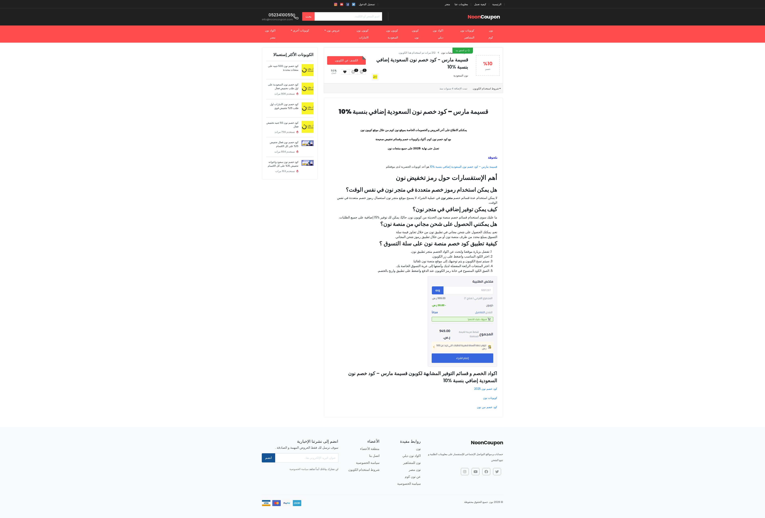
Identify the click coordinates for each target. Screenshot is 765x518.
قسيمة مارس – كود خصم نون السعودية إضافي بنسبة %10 (463, 167)
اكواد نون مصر (270, 33)
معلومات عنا (461, 4)
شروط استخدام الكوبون (485, 88)
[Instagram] (335, 4)
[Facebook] (347, 4)
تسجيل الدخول (367, 4)
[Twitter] (353, 4)
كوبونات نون (490, 398)
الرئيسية (496, 4)
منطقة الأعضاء (370, 449)
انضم (268, 457)
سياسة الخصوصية (409, 483)
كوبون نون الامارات (363, 33)
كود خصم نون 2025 (485, 389)
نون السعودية (460, 75)
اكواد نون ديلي (438, 33)
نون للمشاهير (412, 462)
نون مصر (415, 469)
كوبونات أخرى (301, 30)
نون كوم (490, 33)
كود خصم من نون (487, 407)
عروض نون (333, 30)
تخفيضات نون (448, 52)
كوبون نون (415, 33)
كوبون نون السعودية (392, 33)
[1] (361, 72)
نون (418, 449)
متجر (447, 4)
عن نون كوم (413, 476)
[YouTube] (341, 4)
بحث (308, 16)
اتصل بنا (374, 455)
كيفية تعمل (480, 4)
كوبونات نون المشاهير (467, 33)
